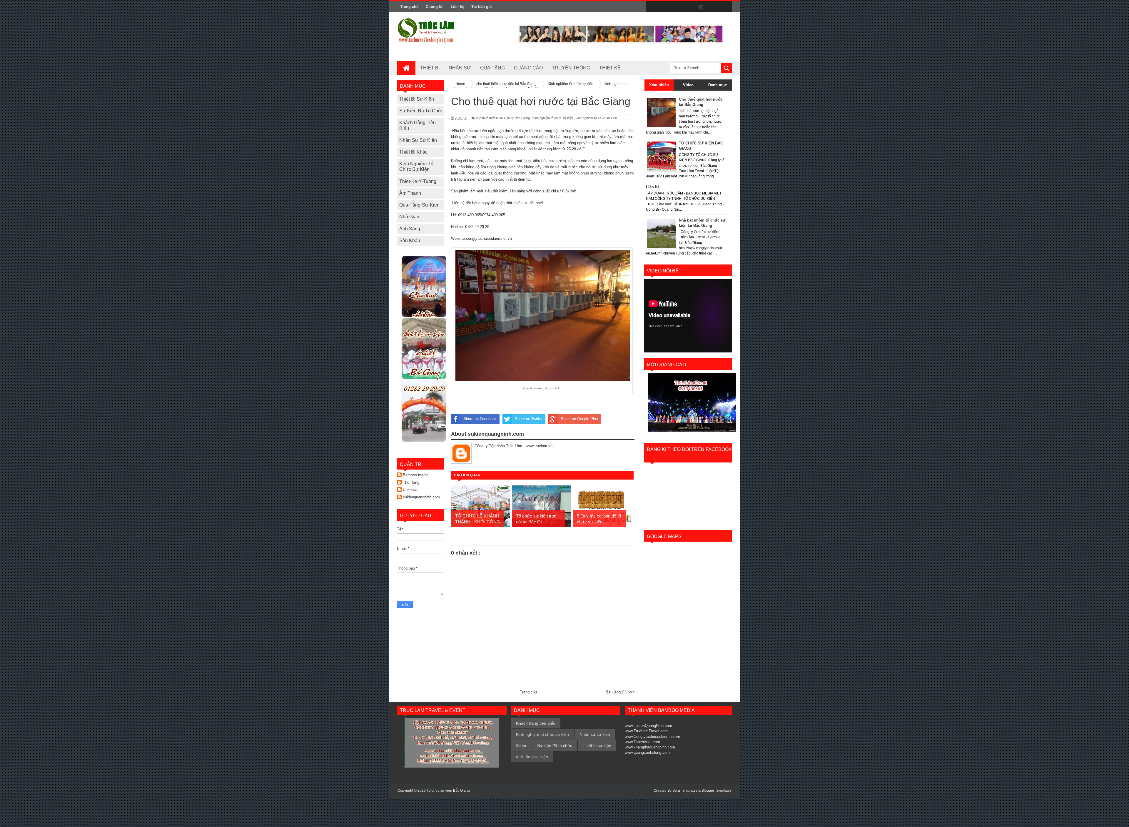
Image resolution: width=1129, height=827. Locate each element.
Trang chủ (409, 6)
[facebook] (651, 7)
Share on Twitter (528, 419)
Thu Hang (411, 482)
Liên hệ (457, 6)
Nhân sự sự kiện (418, 140)
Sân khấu (409, 240)
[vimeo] (676, 7)
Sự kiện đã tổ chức (421, 110)
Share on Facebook (480, 419)
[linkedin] (713, 7)
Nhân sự (460, 67)
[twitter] (664, 7)
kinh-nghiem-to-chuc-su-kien (596, 118)
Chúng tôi (435, 6)
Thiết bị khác (413, 151)
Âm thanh (410, 193)
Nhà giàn (409, 216)
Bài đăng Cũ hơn (620, 692)
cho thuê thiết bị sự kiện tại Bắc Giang (503, 118)
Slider (521, 745)
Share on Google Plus (579, 419)
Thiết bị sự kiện (416, 98)
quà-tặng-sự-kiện (419, 204)
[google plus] (725, 7)
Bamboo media (415, 475)
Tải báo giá (481, 6)
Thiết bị (430, 67)
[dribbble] (701, 7)
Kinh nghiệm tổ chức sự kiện (552, 118)
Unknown (410, 489)
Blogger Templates (716, 790)
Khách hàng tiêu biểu (535, 723)
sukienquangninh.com (421, 497)
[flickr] (688, 7)
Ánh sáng (409, 228)
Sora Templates (684, 790)
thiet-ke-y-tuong (417, 181)
